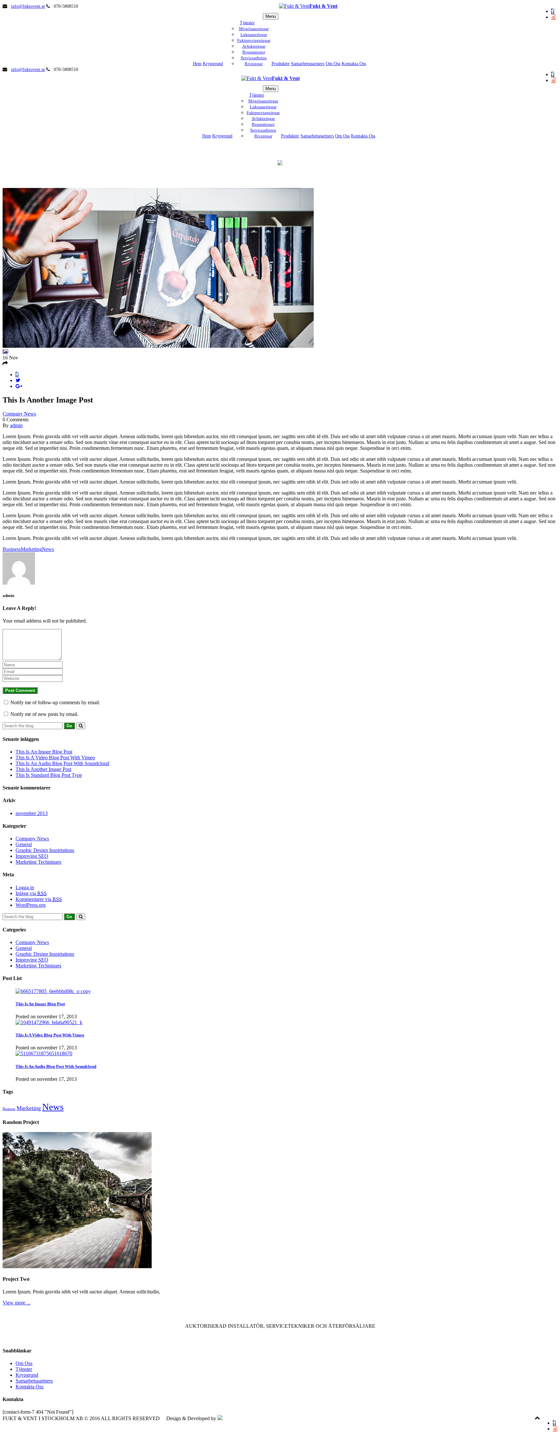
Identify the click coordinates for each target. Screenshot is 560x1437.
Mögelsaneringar (254, 28)
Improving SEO (32, 856)
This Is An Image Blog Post (44, 751)
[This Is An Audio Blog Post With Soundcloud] (44, 1053)
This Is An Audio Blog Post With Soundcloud (62, 763)
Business (12, 549)
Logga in (25, 887)
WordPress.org (31, 905)
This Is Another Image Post (43, 769)
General (24, 844)
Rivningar (253, 63)
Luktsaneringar (253, 34)
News (48, 549)
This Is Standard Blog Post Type (49, 775)
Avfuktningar (253, 46)
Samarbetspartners (307, 63)
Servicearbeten (254, 57)
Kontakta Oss (354, 63)
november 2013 (32, 813)
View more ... (16, 1302)
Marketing (31, 549)
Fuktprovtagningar (253, 40)
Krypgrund (213, 63)
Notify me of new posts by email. (44, 714)
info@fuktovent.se (28, 6)
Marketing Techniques (38, 862)
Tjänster (247, 22)
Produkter (281, 63)
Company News (19, 413)
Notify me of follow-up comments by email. (55, 702)
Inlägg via (31, 893)
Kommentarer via (39, 899)
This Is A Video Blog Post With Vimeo (55, 757)
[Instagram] (553, 17)
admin (16, 425)
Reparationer (253, 52)
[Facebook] (552, 11)
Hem (197, 63)
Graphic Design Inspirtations (45, 850)
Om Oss (333, 63)
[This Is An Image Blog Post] (53, 991)
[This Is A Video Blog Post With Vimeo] (49, 1022)
